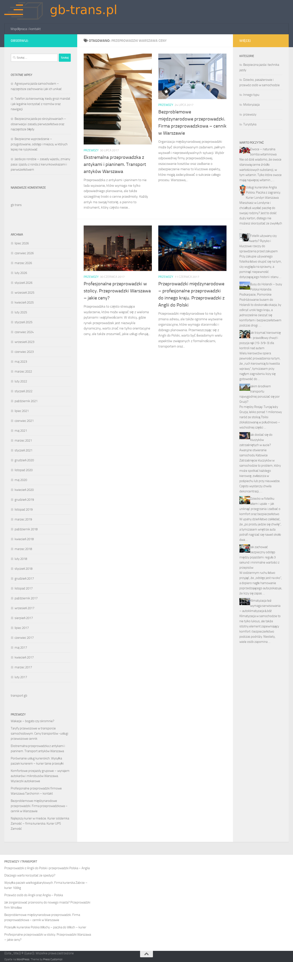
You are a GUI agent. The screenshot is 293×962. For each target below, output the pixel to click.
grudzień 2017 (24, 578)
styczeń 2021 (23, 450)
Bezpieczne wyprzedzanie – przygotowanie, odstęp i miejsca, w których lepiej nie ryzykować (39, 144)
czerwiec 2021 (24, 421)
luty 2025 (21, 312)
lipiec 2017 (22, 628)
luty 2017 (21, 677)
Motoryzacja (251, 105)
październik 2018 (26, 529)
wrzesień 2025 (24, 293)
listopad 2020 (24, 470)
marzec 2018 (23, 549)
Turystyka (249, 124)
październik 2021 (26, 401)
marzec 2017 (23, 667)
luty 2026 (21, 273)
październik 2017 (26, 598)
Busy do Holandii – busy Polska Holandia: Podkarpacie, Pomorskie (260, 289)
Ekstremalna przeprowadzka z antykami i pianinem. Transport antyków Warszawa (115, 164)
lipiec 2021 (22, 411)
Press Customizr (52, 959)
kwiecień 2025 (24, 302)
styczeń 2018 (23, 569)
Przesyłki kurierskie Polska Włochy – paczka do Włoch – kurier (45, 927)
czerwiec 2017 (24, 638)
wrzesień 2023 (24, 342)
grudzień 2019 (24, 500)
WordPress (23, 959)
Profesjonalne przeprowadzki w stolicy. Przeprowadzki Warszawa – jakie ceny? (117, 291)
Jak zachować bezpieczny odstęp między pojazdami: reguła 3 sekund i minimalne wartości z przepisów (259, 557)
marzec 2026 (23, 263)
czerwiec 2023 (24, 352)
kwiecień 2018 (24, 539)
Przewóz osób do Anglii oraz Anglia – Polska (33, 895)
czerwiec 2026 (24, 253)
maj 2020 (21, 480)
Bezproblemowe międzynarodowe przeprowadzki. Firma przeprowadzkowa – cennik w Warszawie (39, 806)
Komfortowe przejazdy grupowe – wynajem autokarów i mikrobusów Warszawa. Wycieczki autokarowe (40, 776)
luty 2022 (21, 381)
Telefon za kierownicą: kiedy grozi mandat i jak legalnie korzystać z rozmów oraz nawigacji (40, 104)
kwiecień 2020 (24, 490)
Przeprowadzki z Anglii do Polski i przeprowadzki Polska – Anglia (47, 868)
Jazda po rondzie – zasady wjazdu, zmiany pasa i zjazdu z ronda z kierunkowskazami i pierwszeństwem (40, 164)
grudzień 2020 (24, 460)
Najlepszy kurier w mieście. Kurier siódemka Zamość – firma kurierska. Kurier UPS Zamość (40, 823)
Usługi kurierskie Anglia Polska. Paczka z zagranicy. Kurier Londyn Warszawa (263, 192)
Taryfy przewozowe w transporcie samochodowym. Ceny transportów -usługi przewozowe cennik (39, 733)
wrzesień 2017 (24, 608)
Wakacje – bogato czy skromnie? (32, 721)
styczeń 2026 (23, 283)
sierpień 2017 (24, 618)
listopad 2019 (24, 509)
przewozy (91, 150)
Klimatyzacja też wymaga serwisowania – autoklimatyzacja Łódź (259, 606)
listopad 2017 (24, 588)
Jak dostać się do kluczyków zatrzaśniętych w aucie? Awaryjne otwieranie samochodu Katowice (255, 445)
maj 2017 (21, 647)
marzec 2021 (23, 440)
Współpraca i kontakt (26, 29)
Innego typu (251, 95)
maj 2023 (21, 362)
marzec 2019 (23, 519)
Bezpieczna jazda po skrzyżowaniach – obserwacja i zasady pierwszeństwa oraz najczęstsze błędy (38, 124)
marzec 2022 (23, 371)
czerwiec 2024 (24, 332)
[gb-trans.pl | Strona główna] (64, 11)
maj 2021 (21, 431)
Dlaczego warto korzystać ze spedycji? (29, 875)
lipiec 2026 (22, 243)
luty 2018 (21, 559)
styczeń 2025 (23, 322)
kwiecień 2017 (24, 657)
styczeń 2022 (23, 391)
